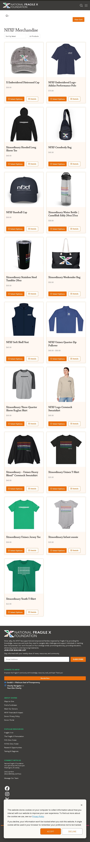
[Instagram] (45, 794)
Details (33, 99)
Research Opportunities (13, 747)
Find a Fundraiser (10, 705)
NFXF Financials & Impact (13, 712)
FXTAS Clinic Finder (11, 743)
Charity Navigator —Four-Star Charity (15, 686)
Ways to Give (9, 701)
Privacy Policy (38, 816)
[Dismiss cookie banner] (81, 804)
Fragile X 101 (8, 732)
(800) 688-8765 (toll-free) (12, 774)
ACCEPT (50, 831)
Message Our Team (11, 778)
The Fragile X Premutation (14, 736)
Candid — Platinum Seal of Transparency (23, 682)
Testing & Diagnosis (11, 751)
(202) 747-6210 (9, 772)
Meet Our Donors (11, 708)
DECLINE (72, 831)
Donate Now (45, 678)
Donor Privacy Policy (12, 716)
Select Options (16, 99)
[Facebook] (45, 788)
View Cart (78, 19)
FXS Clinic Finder (10, 740)
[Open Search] (81, 5)
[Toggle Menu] (86, 5)
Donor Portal (9, 720)
